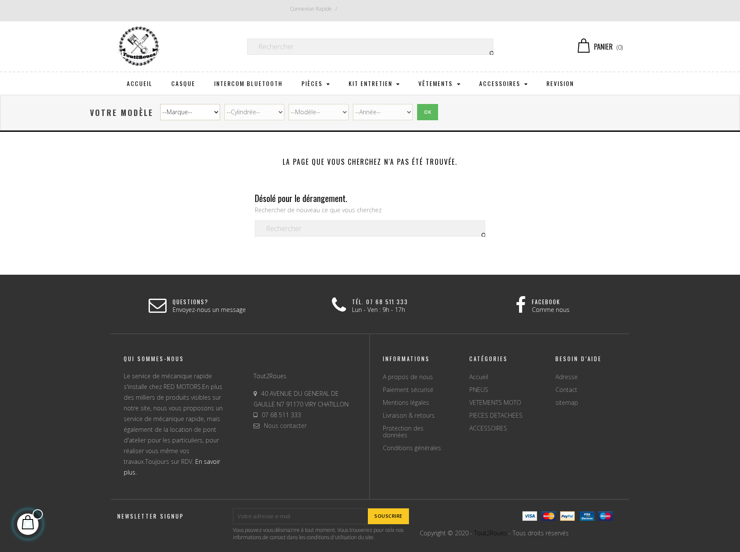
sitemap (566, 402)
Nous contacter (285, 425)
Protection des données (403, 431)
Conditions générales (412, 448)
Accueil (478, 377)
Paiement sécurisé (408, 390)
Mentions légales (406, 402)
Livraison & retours (409, 415)
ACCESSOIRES (488, 428)
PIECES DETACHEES (495, 415)
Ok (427, 112)
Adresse (566, 377)
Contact (566, 390)
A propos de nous (408, 377)
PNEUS (478, 390)
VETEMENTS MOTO (495, 402)
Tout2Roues (490, 533)
